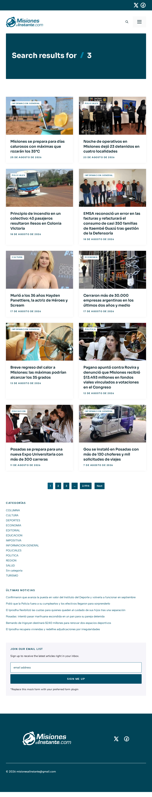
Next (99, 485)
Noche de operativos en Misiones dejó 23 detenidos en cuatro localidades (111, 146)
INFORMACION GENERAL (26, 103)
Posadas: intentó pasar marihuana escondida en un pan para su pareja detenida (55, 616)
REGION (11, 560)
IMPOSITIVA (13, 540)
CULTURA (17, 257)
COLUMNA (13, 510)
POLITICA (90, 329)
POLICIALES (91, 103)
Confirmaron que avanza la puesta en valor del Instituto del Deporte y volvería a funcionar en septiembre (71, 597)
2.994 (85, 485)
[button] (127, 21)
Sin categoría (14, 570)
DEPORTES (13, 520)
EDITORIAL (13, 530)
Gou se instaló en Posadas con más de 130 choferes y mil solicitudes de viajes (111, 454)
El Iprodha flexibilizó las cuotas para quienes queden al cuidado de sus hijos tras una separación (65, 610)
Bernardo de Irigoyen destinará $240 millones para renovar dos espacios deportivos (58, 623)
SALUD (10, 565)
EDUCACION (19, 411)
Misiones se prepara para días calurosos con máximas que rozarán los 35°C (37, 146)
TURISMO (12, 575)
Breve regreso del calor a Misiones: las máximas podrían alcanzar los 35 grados (38, 372)
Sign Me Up (76, 679)
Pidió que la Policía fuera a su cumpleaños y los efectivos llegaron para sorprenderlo (58, 603)
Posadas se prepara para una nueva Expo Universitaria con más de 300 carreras (36, 454)
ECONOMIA (91, 257)
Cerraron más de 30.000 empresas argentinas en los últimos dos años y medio (108, 300)
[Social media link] (134, 5)
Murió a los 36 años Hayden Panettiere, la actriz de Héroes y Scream (39, 300)
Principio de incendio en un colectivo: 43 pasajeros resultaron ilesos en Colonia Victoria (35, 221)
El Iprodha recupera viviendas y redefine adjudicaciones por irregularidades (53, 629)
